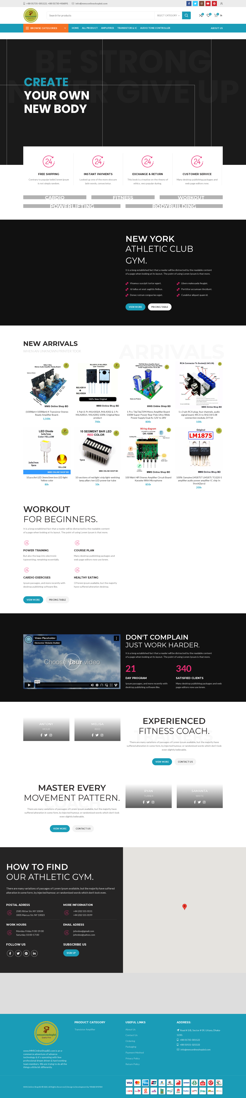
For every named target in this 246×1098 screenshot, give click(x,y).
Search (186, 15)
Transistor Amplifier (84, 1029)
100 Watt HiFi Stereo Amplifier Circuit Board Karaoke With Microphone (148, 479)
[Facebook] (188, 3)
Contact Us (132, 1035)
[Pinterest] (214, 3)
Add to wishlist (68, 381)
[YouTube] (208, 3)
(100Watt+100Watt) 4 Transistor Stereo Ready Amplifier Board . (47, 413)
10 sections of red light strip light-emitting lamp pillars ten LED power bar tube (97, 479)
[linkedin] (34, 953)
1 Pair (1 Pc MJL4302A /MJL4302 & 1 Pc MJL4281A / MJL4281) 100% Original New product (98, 414)
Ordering (130, 1041)
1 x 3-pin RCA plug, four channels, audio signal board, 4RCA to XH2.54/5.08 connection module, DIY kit (199, 414)
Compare (68, 366)
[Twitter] (195, 3)
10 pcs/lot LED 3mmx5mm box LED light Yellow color (47, 479)
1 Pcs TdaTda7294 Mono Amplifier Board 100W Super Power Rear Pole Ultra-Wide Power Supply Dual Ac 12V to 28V (148, 414)
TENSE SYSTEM (95, 1087)
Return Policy (133, 1064)
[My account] (221, 3)
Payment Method (135, 1052)
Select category (167, 15)
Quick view (68, 374)
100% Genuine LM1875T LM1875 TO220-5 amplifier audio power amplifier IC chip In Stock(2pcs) (199, 480)
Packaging (131, 1046)
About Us (131, 1029)
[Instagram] (201, 3)
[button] (72, 661)
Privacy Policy (133, 1058)
